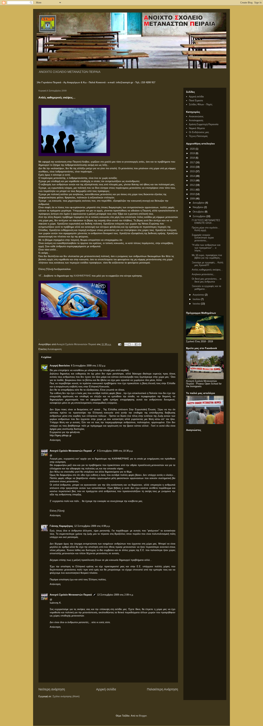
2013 (193, 180)
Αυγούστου (199, 294)
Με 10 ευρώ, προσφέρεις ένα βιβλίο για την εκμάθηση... (207, 256)
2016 (193, 167)
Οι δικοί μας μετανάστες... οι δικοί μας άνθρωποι (206, 280)
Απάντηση (55, 440)
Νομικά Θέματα (197, 128)
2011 (193, 189)
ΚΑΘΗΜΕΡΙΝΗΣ (82, 275)
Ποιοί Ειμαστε (196, 100)
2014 (193, 176)
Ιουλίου (197, 299)
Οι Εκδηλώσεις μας (199, 132)
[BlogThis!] (129, 344)
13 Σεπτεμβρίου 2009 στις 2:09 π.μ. (115, 594)
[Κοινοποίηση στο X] (133, 344)
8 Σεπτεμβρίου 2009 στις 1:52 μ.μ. (88, 365)
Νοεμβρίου (198, 207)
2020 (193, 148)
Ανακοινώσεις (196, 116)
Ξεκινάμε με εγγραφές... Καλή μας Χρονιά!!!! (207, 264)
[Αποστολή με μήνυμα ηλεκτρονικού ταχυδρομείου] (126, 344)
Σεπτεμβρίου (199, 216)
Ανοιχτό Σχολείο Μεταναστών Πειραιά (71, 450)
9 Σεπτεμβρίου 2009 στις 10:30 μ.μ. (115, 450)
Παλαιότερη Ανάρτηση (162, 689)
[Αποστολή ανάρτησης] (119, 344)
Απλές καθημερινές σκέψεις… (207, 269)
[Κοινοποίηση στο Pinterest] (139, 344)
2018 (193, 157)
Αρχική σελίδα (106, 689)
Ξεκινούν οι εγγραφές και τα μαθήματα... (206, 287)
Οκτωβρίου (199, 211)
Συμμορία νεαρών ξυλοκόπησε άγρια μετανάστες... (203, 238)
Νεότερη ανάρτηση (51, 689)
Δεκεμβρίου (199, 202)
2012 (193, 185)
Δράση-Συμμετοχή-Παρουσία (203, 124)
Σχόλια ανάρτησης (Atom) (66, 696)
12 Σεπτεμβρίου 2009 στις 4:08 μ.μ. (92, 526)
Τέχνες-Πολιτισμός (198, 136)
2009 (193, 198)
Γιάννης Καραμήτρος (61, 526)
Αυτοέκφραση (54, 349)
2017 (193, 162)
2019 (193, 153)
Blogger (143, 715)
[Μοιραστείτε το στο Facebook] (136, 344)
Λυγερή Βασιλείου (60, 365)
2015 (193, 171)
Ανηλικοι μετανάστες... (203, 274)
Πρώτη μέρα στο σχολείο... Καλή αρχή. (206, 229)
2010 (193, 194)
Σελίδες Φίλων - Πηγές (200, 104)
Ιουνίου (197, 303)
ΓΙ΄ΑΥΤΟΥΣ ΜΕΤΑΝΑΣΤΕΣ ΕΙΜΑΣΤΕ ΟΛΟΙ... (206, 221)
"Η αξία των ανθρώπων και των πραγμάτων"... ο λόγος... (206, 248)
